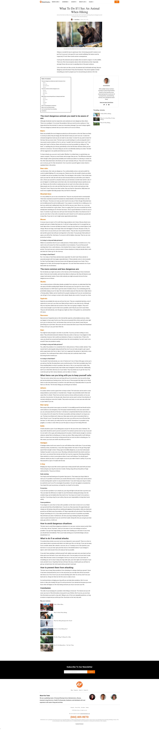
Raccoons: (45, 93)
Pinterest (81, 723)
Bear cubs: (45, 84)
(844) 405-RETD (79, 717)
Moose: (44, 87)
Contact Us (86, 690)
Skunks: (44, 90)
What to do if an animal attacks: (48, 107)
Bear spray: (45, 99)
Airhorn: (44, 98)
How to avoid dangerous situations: (48, 105)
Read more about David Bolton (106, 102)
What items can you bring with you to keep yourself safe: (53, 96)
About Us (81, 690)
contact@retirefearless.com (85, 713)
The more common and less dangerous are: (50, 88)
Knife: (44, 101)
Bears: (44, 82)
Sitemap (87, 707)
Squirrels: (45, 91)
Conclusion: (43, 110)
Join (117, 1)
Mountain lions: (46, 85)
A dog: (44, 103)
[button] (41, 2)
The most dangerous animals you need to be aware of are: (53, 81)
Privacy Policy (77, 707)
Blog (72, 690)
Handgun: (45, 102)
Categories (76, 690)
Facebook (77, 723)
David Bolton (77, 19)
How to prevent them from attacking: (49, 109)
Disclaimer (83, 707)
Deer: (44, 94)
